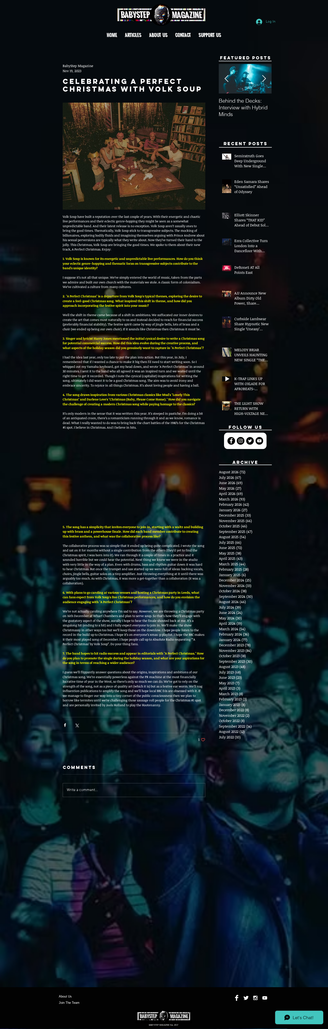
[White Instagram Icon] (255, 998)
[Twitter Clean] (246, 998)
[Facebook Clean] (237, 998)
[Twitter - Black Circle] (250, 441)
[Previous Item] (226, 79)
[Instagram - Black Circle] (240, 441)
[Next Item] (264, 79)
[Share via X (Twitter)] (76, 725)
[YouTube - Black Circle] (259, 441)
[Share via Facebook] (65, 725)
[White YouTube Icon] (265, 998)
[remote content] (134, 477)
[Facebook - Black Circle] (231, 441)
